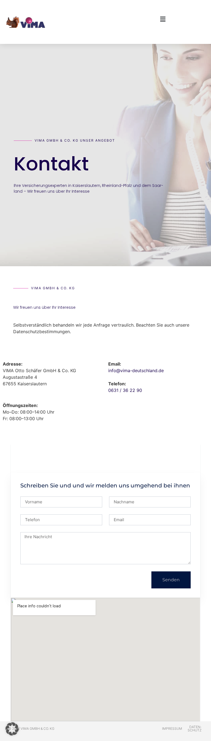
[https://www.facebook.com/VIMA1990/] (5, 396)
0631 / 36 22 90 (125, 390)
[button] (106, 19)
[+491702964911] (5, 385)
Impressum (172, 728)
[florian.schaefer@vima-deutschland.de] (5, 364)
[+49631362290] (5, 354)
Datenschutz (194, 728)
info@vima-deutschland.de (136, 370)
